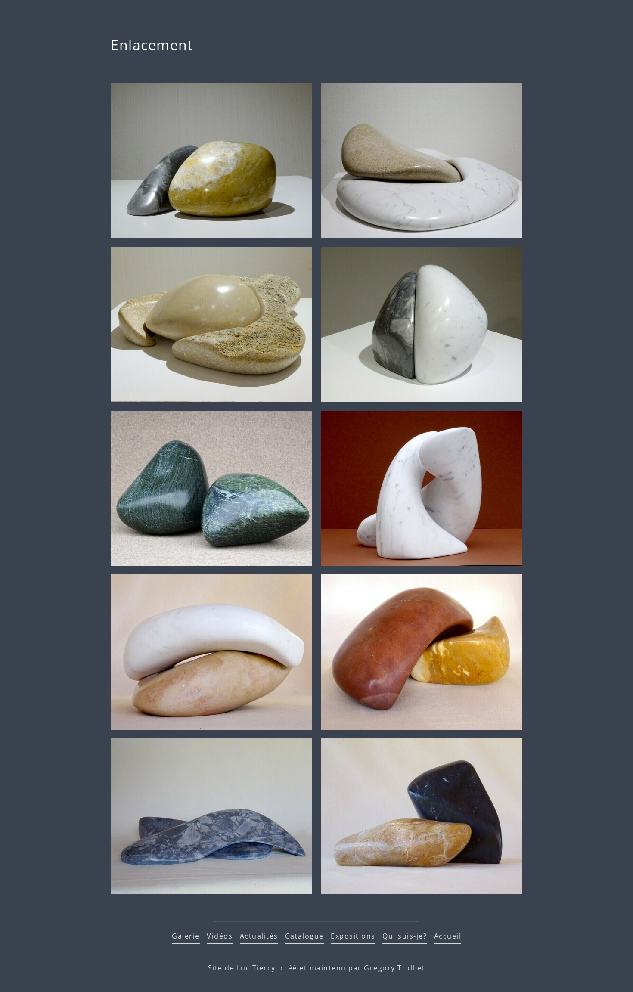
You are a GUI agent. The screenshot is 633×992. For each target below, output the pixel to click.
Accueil (448, 936)
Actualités (259, 936)
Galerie (186, 936)
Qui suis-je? (404, 936)
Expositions (353, 936)
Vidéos (220, 936)
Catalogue (304, 936)
